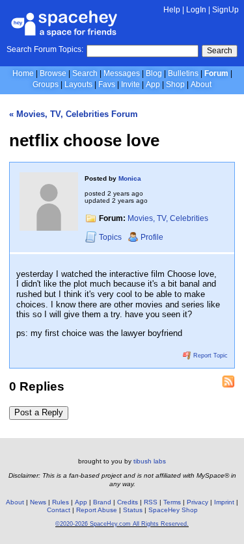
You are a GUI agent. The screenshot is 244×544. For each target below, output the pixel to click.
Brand (102, 502)
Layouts (78, 84)
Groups (46, 84)
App (153, 84)
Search (219, 50)
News (38, 502)
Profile (152, 237)
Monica (129, 178)
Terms (172, 502)
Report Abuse (96, 509)
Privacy (197, 502)
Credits (127, 502)
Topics (111, 237)
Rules (60, 502)
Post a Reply (38, 412)
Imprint (224, 502)
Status (132, 509)
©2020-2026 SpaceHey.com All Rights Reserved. (122, 524)
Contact (58, 509)
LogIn (196, 9)
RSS (150, 502)
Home (23, 73)
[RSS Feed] (228, 381)
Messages (121, 73)
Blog (154, 73)
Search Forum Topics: (45, 49)
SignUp (225, 9)
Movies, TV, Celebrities (168, 218)
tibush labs (149, 461)
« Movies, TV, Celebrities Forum (73, 114)
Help (171, 9)
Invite (130, 84)
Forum (216, 73)
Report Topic (209, 355)
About (201, 84)
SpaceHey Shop (173, 509)
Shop (175, 84)
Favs (106, 84)
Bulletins (183, 73)
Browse (53, 73)
